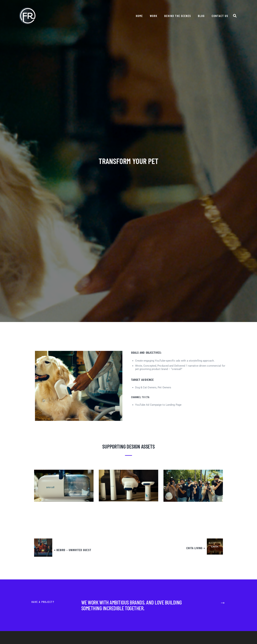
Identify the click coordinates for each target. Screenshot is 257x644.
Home (139, 16)
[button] (235, 16)
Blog (201, 16)
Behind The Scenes (177, 16)
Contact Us (220, 16)
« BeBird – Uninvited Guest (72, 550)
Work (153, 16)
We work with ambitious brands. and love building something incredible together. (131, 605)
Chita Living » (195, 548)
